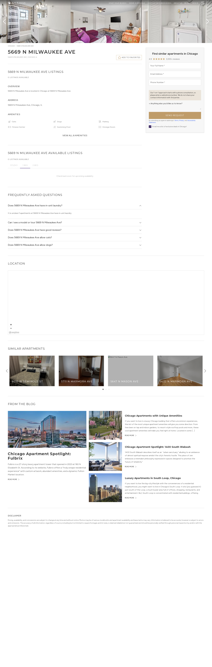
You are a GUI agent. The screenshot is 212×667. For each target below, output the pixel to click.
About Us (178, 3)
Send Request (175, 115)
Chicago (11, 46)
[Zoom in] (11, 324)
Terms (177, 120)
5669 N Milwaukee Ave (25, 46)
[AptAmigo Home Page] (18, 3)
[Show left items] (6, 371)
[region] (106, 303)
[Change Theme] (9, 2)
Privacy (181, 120)
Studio (14, 165)
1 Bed (25, 165)
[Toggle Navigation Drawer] (202, 3)
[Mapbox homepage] (14, 332)
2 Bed (35, 165)
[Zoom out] (11, 328)
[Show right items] (205, 371)
